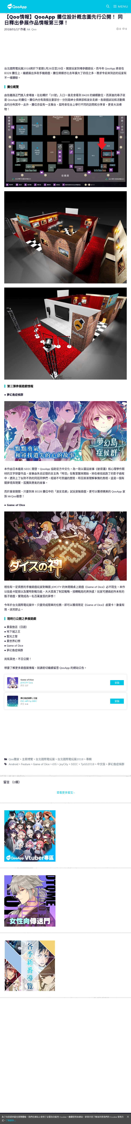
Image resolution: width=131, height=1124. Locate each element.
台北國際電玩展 (45, 759)
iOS (54, 764)
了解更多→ (11, 1120)
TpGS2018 (87, 764)
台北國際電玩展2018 (70, 759)
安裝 (117, 682)
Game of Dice (41, 764)
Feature (25, 764)
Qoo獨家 (14, 759)
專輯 (89, 759)
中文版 (101, 764)
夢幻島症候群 (116, 764)
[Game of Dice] (65, 682)
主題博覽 (27, 759)
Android (13, 764)
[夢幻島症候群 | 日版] (65, 701)
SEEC (74, 764)
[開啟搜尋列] (107, 6)
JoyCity (63, 764)
